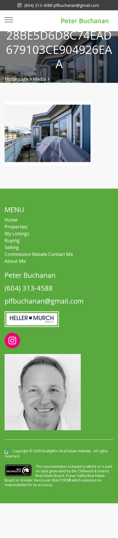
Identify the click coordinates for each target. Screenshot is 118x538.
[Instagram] (19, 5)
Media (39, 79)
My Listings (17, 233)
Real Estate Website (76, 451)
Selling (12, 247)
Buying (12, 240)
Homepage (16, 79)
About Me (15, 261)
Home (11, 220)
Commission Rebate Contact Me (39, 254)
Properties (16, 227)
